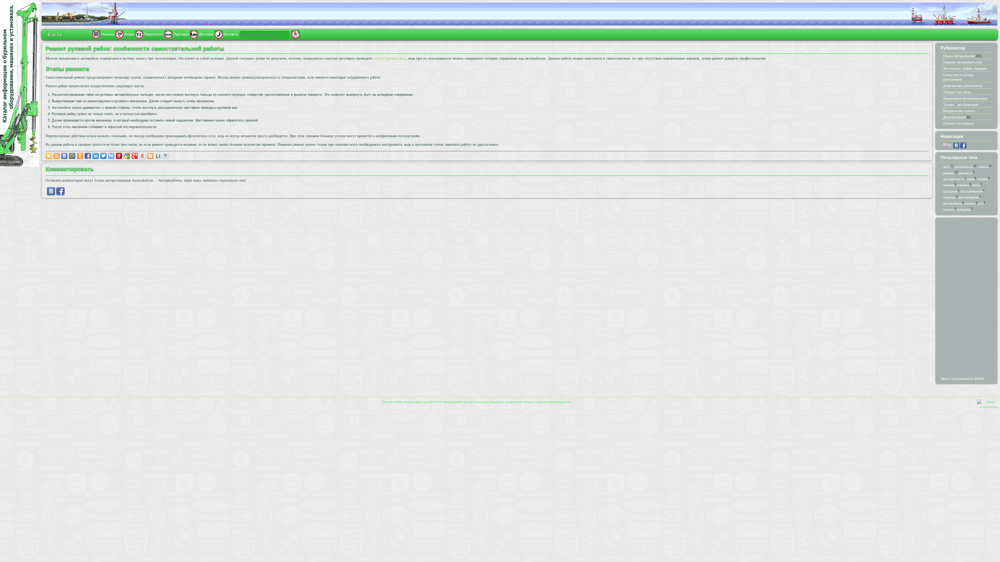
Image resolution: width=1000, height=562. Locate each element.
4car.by (54, 34)
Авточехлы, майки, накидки (965, 69)
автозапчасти (953, 179)
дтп (981, 204)
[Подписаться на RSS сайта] (56, 156)
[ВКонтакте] (51, 194)
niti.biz (398, 402)
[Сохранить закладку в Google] (127, 156)
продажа (964, 210)
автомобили (952, 204)
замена (948, 185)
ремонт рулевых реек (389, 58)
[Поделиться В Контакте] (64, 156)
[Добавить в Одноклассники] (80, 156)
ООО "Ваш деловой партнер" (454, 402)
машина (963, 185)
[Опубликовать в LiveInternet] (158, 156)
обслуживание (971, 191)
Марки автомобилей (959, 56)
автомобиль (963, 167)
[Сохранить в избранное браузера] (49, 156)
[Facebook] (60, 194)
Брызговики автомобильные (965, 98)
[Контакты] (219, 34)
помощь (949, 198)
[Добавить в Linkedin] (95, 156)
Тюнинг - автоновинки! (960, 105)
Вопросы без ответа (959, 111)
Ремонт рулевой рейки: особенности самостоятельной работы (135, 48)
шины (976, 185)
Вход (947, 144)
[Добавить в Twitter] (103, 156)
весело (948, 210)
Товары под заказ (957, 92)
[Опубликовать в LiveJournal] (166, 156)
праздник (950, 191)
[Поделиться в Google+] (135, 156)
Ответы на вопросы (958, 123)
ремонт (948, 173)
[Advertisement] (966, 298)
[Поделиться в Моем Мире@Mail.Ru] (72, 156)
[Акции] (119, 34)
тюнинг (982, 179)
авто (946, 167)
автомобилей (968, 198)
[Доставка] (194, 34)
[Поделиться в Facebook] (88, 156)
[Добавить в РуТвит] (111, 156)
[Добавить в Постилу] (119, 156)
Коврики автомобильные (962, 62)
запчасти (966, 173)
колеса (970, 204)
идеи (970, 179)
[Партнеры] (168, 34)
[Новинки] (96, 34)
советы (983, 167)
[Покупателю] (139, 34)
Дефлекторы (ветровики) (962, 86)
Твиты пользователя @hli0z (962, 379)
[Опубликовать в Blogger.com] (150, 156)
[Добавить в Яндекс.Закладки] (142, 156)
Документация (954, 117)
